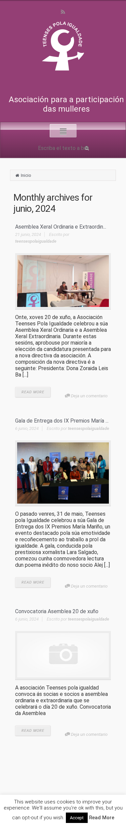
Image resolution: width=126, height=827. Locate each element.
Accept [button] (77, 817)
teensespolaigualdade (35, 241)
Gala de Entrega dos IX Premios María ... (62, 421)
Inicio (26, 175)
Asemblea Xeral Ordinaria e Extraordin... (60, 227)
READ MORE (33, 392)
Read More (101, 818)
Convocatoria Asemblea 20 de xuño (56, 611)
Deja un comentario (89, 395)
